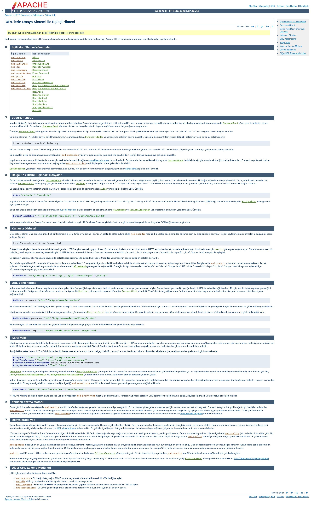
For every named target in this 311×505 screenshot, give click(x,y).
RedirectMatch (40, 95)
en (252, 26)
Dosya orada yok (288, 49)
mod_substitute (81, 383)
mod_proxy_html (86, 396)
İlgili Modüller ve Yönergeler (293, 21)
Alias (35, 57)
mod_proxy (17, 76)
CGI (208, 201)
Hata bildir (304, 6)
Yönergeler (264, 6)
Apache (8, 15)
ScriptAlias (39, 104)
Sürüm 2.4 (50, 15)
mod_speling (18, 82)
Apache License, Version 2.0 (18, 499)
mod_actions (18, 57)
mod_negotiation (21, 73)
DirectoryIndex (41, 67)
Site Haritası (292, 6)
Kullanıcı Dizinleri (288, 35)
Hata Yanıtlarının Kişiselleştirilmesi (251, 458)
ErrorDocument (40, 73)
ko (267, 26)
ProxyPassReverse (42, 82)
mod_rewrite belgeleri (191, 413)
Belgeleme (38, 15)
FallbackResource (105, 453)
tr (272, 26)
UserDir (36, 110)
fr (257, 26)
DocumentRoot (40, 70)
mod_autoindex (19, 64)
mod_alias (17, 60)
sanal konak (131, 168)
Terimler (280, 6)
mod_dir (15, 67)
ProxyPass (38, 79)
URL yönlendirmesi (66, 428)
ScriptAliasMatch (42, 107)
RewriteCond (39, 98)
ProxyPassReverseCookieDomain (50, 85)
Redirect (37, 92)
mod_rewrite (18, 79)
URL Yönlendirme (288, 39)
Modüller (253, 6)
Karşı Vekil (285, 42)
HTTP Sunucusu (22, 15)
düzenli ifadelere (68, 209)
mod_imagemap (19, 70)
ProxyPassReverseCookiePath (49, 88)
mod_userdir (18, 85)
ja (262, 26)
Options (36, 76)
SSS (273, 6)
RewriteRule (39, 101)
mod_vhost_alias (21, 88)
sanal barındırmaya (99, 160)
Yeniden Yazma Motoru (291, 46)
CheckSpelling (40, 64)
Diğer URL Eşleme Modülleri (293, 53)
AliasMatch (38, 60)
